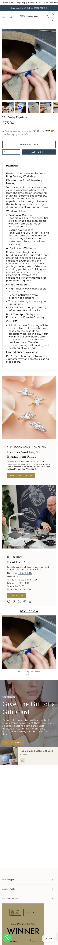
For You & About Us (10, 899)
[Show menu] (4, 16)
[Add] (22, 760)
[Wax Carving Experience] (29, 642)
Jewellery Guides (8, 889)
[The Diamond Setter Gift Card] (9, 756)
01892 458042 (25, 573)
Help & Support (8, 880)
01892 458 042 (40, 8)
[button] (28, 165)
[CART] (54, 19)
